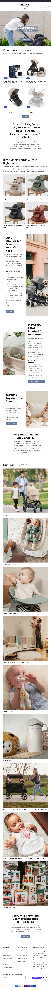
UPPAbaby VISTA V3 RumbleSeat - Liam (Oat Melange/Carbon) (12, 111)
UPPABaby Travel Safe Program (8, 959)
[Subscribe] (24, 977)
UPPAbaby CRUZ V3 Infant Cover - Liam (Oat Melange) (35, 111)
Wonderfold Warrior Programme (7, 968)
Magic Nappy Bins (8, 760)
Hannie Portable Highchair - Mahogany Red (35, 225)
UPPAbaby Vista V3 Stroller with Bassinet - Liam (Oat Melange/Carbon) (36, 82)
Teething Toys (11, 423)
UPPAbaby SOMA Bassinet (36, 381)
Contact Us (5, 952)
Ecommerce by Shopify (32, 988)
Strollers (9, 311)
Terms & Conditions (23, 958)
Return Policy (21, 952)
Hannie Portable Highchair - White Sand (12, 198)
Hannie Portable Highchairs (11, 613)
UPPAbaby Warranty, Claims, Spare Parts (9, 963)
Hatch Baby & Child (21, 988)
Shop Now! (25, 936)
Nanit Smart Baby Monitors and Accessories (16, 662)
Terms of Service (22, 961)
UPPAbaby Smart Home (10, 564)
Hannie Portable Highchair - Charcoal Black (12, 225)
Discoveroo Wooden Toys (10, 907)
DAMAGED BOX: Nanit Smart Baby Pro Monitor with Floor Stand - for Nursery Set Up (14, 82)
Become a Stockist (7, 955)
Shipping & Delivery (22, 955)
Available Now (25, 39)
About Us (5, 950)
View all (25, 116)
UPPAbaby (6, 515)
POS (25, 988)
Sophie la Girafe (8, 711)
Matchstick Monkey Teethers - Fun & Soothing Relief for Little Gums (23, 858)
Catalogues (21, 950)
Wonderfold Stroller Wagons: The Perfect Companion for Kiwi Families (23, 809)
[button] (2, 6)
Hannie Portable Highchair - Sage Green (34, 198)
